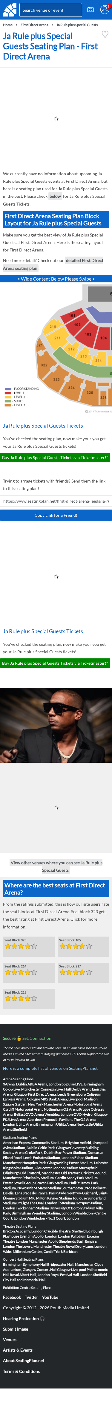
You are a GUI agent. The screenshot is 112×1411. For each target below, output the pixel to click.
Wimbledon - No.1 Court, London (53, 1218)
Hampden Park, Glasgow (41, 1162)
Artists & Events (18, 1349)
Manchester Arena (58, 1104)
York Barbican (66, 1251)
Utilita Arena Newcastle (74, 1124)
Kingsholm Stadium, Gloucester (27, 1168)
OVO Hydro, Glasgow (90, 1114)
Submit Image (15, 1328)
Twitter (31, 1297)
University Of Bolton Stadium (72, 1208)
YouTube (50, 1297)
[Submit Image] (90, 9)
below (55, 196)
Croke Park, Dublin (40, 1152)
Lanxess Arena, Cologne (21, 1099)
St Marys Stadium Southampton (58, 1188)
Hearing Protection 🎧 (24, 1318)
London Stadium (65, 1168)
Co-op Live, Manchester (21, 1089)
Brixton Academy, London (23, 1231)
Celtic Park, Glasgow (54, 1147)
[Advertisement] (56, 119)
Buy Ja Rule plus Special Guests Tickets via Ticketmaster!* (55, 457)
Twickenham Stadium (32, 1208)
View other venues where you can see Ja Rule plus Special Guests (56, 866)
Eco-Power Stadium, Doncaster (79, 1152)
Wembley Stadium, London (53, 1213)
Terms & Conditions (21, 1371)
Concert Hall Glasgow (53, 1269)
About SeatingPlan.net (23, 1360)
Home (8, 25)
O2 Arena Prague (76, 1109)
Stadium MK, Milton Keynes (37, 1198)
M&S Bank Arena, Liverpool (62, 1099)
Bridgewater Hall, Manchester (70, 1264)
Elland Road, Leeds (17, 1157)
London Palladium (72, 1236)
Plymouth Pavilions (58, 1119)
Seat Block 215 (15, 992)
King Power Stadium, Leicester (84, 1162)
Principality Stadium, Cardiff (44, 1177)
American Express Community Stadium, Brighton (41, 1142)
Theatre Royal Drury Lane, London (80, 1246)
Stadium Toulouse (73, 1198)
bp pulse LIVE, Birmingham (83, 1084)
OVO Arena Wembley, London (49, 1114)
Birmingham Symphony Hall (25, 1264)
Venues (9, 1339)
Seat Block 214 (15, 966)
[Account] (105, 9)
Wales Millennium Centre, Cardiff (29, 1251)
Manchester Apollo (44, 1241)
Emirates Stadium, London (53, 1157)
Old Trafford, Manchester (40, 1173)
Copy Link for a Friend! (56, 515)
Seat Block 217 (70, 966)
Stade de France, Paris (40, 1193)
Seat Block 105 (70, 940)
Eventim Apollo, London (38, 1236)
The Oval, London (43, 1203)
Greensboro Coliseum (84, 1094)
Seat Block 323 (15, 940)
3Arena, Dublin (15, 1084)
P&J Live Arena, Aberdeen (23, 1119)
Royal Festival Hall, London (71, 1274)
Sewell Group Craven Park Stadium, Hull (45, 1183)
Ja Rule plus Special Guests (77, 25)
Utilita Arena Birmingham (36, 1124)
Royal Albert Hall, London (30, 1274)
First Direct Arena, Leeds (47, 1094)
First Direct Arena (34, 25)
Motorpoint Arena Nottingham (39, 1109)
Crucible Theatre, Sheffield (65, 1231)
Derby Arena (81, 1089)
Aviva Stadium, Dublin (20, 1147)
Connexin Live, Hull (56, 1089)
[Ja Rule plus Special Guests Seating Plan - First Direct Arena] (105, 36)
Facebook (12, 1297)
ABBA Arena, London (44, 1084)
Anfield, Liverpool (94, 1142)
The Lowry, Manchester (34, 1246)
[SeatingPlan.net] (9, 10)
